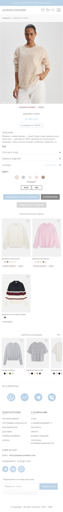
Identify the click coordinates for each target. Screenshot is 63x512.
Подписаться (48, 486)
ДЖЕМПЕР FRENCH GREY (35, 370)
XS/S (26, 187)
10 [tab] (58, 103)
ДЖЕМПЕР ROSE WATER (40, 259)
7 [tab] (40, 103)
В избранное (50, 197)
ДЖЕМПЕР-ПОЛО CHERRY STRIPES (14, 314)
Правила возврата (11, 436)
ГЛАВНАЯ (6, 18)
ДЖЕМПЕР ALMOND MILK (10, 259)
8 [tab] (46, 103)
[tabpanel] (31, 63)
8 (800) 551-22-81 (9, 450)
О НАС (33, 419)
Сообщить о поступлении (21, 197)
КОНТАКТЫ (36, 427)
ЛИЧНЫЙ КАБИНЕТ (10, 419)
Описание (7, 133)
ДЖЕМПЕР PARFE (20, 18)
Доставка (7, 432)
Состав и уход (10, 152)
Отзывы (29, 165)
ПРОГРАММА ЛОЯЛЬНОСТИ (14, 423)
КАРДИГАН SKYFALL (8, 370)
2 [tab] (8, 103)
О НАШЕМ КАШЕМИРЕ (40, 423)
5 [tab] (27, 103)
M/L (37, 187)
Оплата (5, 440)
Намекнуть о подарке (31, 205)
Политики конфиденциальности (25, 494)
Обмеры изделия (11, 159)
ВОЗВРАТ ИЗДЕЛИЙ (39, 436)
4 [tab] (21, 103)
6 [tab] (33, 103)
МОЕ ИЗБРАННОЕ (9, 427)
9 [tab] (52, 103)
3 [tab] (14, 103)
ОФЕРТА (34, 432)
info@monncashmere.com (22, 455)
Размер (31, 182)
